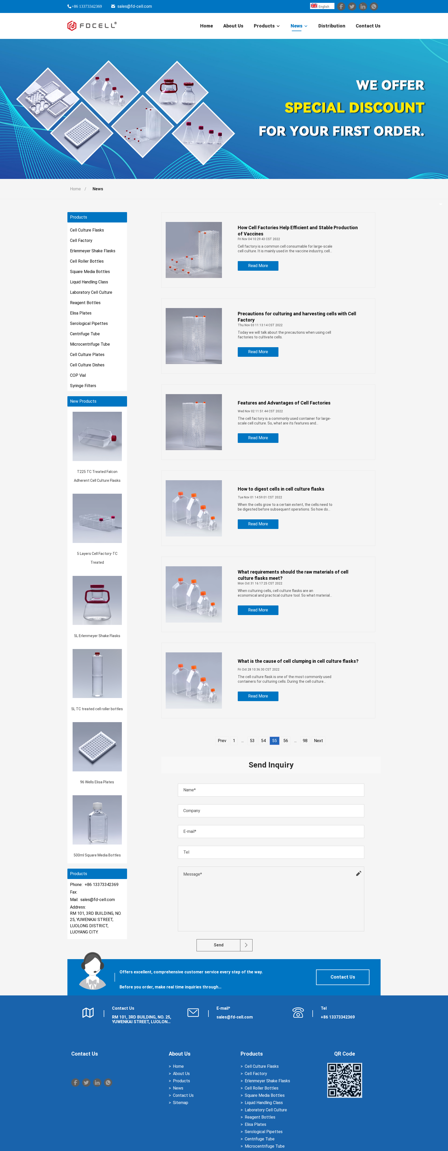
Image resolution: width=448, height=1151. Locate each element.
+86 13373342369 (87, 6)
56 (285, 740)
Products (264, 26)
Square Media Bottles (90, 271)
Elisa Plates (81, 313)
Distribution (331, 26)
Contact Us (368, 26)
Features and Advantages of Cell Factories (284, 403)
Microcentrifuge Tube (90, 344)
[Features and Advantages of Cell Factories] (194, 422)
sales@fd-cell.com (134, 6)
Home (206, 26)
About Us (233, 26)
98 (305, 740)
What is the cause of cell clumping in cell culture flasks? (298, 661)
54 (263, 740)
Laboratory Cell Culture (91, 292)
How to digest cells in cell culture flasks (281, 489)
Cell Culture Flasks (87, 230)
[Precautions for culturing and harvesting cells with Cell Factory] (194, 336)
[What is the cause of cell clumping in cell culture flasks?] (194, 680)
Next (318, 740)
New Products (83, 401)
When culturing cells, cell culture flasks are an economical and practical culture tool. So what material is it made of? (284, 593)
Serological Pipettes (89, 323)
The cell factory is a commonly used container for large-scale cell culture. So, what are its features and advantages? (284, 420)
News (297, 26)
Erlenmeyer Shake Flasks (92, 250)
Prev (222, 740)
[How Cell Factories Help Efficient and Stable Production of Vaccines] (194, 250)
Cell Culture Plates (87, 354)
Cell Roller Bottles (87, 261)
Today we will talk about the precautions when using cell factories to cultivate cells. (284, 334)
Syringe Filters (83, 385)
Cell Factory (81, 240)
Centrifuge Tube (85, 333)
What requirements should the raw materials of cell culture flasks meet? (293, 575)
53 (252, 740)
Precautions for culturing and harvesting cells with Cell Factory (297, 317)
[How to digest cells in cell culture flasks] (194, 508)
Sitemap (180, 1102)
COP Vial (78, 375)
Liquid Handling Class (89, 282)
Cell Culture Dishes (87, 364)
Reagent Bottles (85, 302)
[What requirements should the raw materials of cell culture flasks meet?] (194, 594)
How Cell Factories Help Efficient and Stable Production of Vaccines (298, 230)
